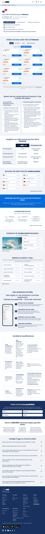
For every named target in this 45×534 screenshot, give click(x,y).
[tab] (9, 22)
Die (30, 87)
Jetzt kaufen (16, 55)
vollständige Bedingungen (32, 384)
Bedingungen (39, 87)
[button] (33, 2)
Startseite (4, 5)
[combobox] (37, 2)
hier (37, 351)
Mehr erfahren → (6, 251)
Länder (9, 5)
